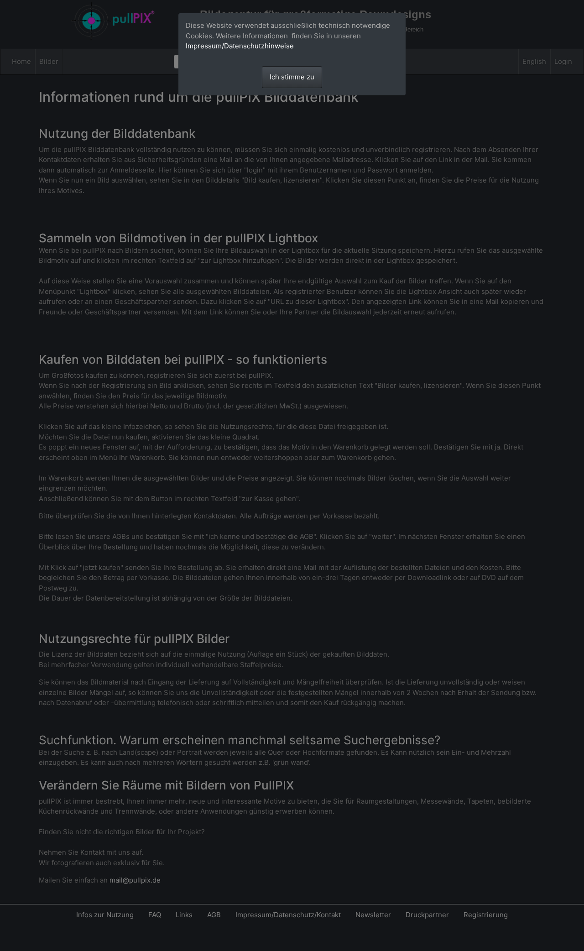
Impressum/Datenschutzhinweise (240, 46)
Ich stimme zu (292, 77)
